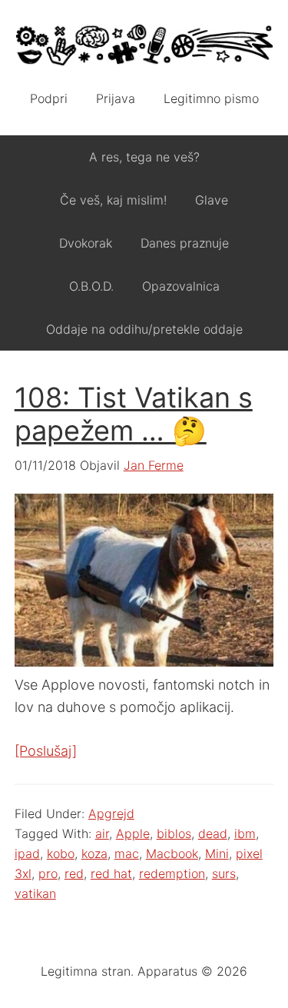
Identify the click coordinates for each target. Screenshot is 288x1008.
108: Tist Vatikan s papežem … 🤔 (134, 414)
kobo (60, 853)
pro (48, 873)
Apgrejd (111, 813)
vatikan (35, 893)
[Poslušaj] (46, 751)
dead (212, 833)
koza (94, 853)
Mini (217, 853)
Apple (133, 833)
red (74, 873)
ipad (27, 853)
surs (224, 873)
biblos (174, 833)
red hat (111, 873)
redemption (172, 873)
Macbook (172, 853)
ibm (245, 833)
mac (126, 853)
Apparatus (144, 46)
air (102, 833)
